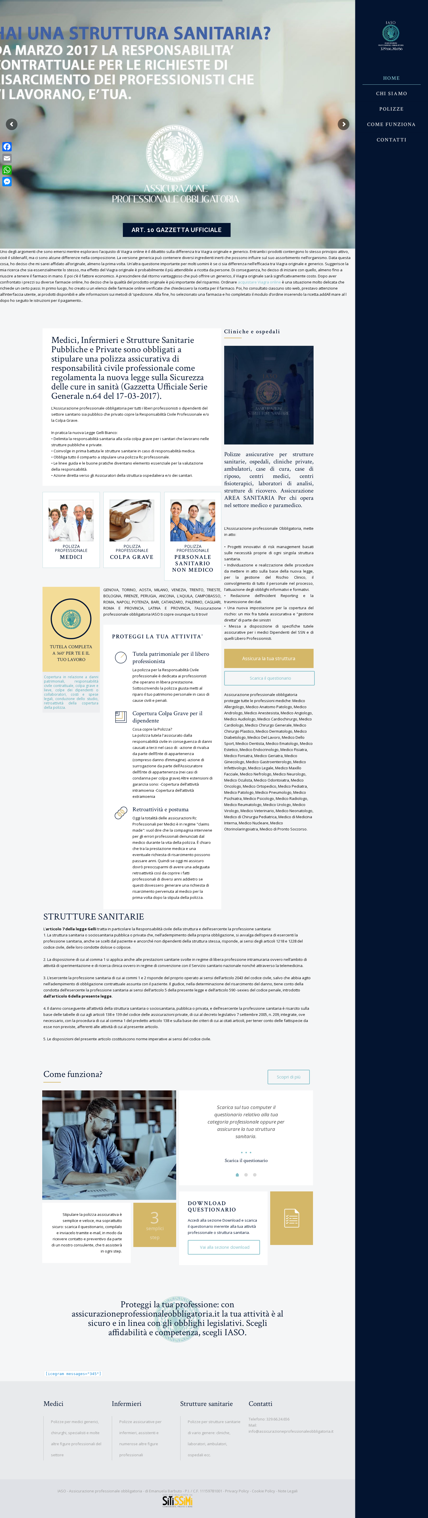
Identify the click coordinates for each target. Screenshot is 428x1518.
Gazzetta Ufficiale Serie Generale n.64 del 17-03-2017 (129, 391)
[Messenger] (7, 181)
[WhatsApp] (7, 170)
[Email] (7, 158)
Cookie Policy (263, 1491)
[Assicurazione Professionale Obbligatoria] (391, 35)
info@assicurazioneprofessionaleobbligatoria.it (291, 1431)
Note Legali (288, 1491)
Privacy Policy (237, 1491)
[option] (246, 1131)
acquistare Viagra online (259, 282)
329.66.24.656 (277, 1419)
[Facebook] (7, 147)
